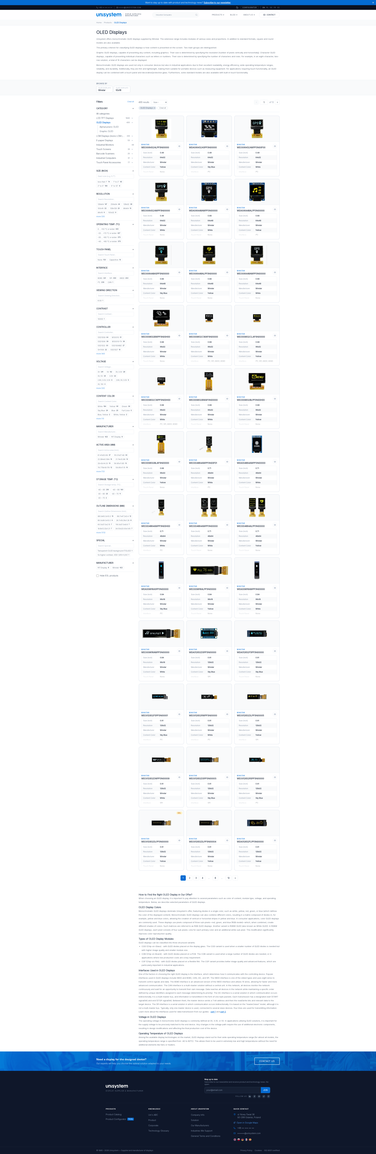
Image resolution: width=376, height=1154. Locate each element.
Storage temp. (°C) (107, 479)
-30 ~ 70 (116, 494)
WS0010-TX (118, 341)
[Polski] (238, 1139)
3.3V (112, 376)
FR (275, 7)
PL (267, 7)
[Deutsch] (242, 1139)
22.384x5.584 (105, 459)
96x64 (127, 208)
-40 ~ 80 (117, 490)
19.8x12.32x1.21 (105, 528)
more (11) (100, 418)
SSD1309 (103, 337)
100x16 (102, 208)
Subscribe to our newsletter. (217, 2)
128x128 (115, 208)
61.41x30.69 (104, 455)
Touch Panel (103, 249)
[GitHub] (268, 1096)
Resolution (103, 194)
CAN (110, 282)
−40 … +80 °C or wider (109, 241)
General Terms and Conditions (205, 1136)
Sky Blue (103, 410)
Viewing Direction (106, 290)
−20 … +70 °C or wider (109, 233)
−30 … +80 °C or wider (109, 237)
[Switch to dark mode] (237, 7)
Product (152, 1120)
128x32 (127, 204)
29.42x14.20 (104, 463)
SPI (112, 278)
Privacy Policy (246, 1150)
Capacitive (115, 260)
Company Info (197, 1115)
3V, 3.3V (120, 372)
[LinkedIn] (249, 1096)
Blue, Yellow (104, 415)
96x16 (101, 212)
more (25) (100, 216)
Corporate (153, 1125)
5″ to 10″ (115, 186)
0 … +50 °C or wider (108, 229)
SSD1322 (103, 345)
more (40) (100, 354)
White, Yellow (120, 415)
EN (264, 7)
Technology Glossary (158, 1130)
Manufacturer (104, 426)
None (102, 260)
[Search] (196, 15)
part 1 (213, 1011)
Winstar (103, 437)
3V (100, 372)
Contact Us (267, 1061)
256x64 (115, 204)
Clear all (130, 101)
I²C (101, 282)
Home (99, 22)
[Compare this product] (179, 146)
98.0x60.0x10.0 (105, 516)
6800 (124, 278)
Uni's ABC (153, 1115)
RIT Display (117, 437)
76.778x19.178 (105, 467)
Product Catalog (113, 1114)
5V (109, 372)
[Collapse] (132, 122)
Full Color (127, 410)
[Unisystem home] (108, 15)
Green (126, 406)
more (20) (100, 388)
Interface (102, 267)
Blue (114, 410)
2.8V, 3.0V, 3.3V (105, 380)
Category (102, 108)
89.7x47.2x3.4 (124, 516)
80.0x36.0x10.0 (105, 520)
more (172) (100, 532)
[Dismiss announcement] (373, 2)
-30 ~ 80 (103, 494)
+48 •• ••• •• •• (104, 8)
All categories (103, 113)
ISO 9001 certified (272, 1150)
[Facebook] (254, 1096)
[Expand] (132, 118)
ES (278, 7)
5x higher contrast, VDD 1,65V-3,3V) (113, 555)
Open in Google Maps (247, 1122)
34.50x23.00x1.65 (123, 528)
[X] (264, 1096)
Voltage (101, 361)
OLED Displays (146, 108)
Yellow (114, 406)
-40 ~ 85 (103, 490)
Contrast (102, 308)
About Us (248, 15)
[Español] (250, 1139)
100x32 (112, 212)
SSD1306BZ (118, 345)
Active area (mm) (105, 444)
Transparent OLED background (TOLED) (115, 551)
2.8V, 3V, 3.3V (122, 380)
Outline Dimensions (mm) (110, 506)
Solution (195, 1120)
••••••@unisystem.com (130, 8)
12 (229, 878)
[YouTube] (259, 1096)
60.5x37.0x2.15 (105, 524)
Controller (103, 327)
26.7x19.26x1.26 (123, 520)
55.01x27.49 (120, 455)
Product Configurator (116, 1119)
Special (100, 540)
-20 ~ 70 (102, 498)
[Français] (246, 1139)
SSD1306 (103, 341)
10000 (101, 319)
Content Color (105, 396)
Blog (232, 15)
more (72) (100, 471)
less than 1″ (104, 182)
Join (265, 1090)
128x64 (102, 204)
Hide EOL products (109, 575)
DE (271, 7)
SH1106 (102, 350)
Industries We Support (201, 1130)
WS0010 (116, 337)
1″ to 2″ (117, 182)
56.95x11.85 (120, 463)
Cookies (258, 1150)
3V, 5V (102, 376)
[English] (235, 1139)
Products (217, 15)
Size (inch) (102, 171)
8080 (102, 278)
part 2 (223, 1011)
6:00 (100, 301)
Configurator (249, 7)
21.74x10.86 (122, 459)
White (102, 406)
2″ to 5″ (103, 186)
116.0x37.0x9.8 (122, 524)
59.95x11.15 (122, 467)
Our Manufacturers (200, 1125)
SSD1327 (115, 350)
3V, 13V (101, 384)
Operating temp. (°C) (108, 224)
